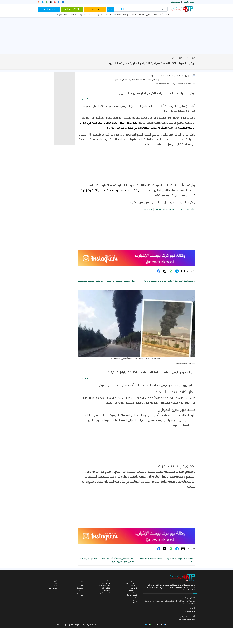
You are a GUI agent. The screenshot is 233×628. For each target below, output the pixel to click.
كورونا (135, 593)
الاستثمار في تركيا (104, 585)
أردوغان (134, 602)
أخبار (161, 15)
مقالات (108, 15)
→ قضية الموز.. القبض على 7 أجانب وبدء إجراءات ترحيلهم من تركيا (169, 281)
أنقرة (135, 597)
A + (86, 99)
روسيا (81, 590)
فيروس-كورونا (132, 595)
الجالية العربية (62, 15)
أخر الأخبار (182, 58)
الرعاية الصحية (147, 209)
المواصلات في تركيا (183, 209)
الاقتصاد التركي (105, 588)
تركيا (192, 209)
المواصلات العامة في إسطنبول (164, 209)
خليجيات (73, 15)
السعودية (80, 588)
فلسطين (80, 593)
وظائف (107, 581)
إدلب (81, 585)
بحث (110, 9)
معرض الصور (52, 588)
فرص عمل (95, 9)
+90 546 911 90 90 (189, 611)
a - (82, 99)
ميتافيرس (82, 15)
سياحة (133, 15)
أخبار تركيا (134, 581)
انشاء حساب (175, 2)
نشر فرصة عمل (49, 9)
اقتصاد (141, 15)
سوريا (81, 583)
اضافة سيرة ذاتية (72, 9)
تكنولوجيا (117, 15)
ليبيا (82, 597)
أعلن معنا (54, 585)
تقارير (100, 15)
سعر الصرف (106, 583)
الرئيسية (192, 58)
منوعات (92, 15)
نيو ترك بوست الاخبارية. (64, 625)
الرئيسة (168, 15)
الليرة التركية (133, 590)
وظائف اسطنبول (131, 583)
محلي (155, 15)
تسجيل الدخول (188, 2)
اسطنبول (134, 585)
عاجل (135, 600)
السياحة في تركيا (105, 590)
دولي (148, 15)
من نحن (54, 583)
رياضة (125, 15)
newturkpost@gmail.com (186, 620)
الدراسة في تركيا (105, 593)
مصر (82, 595)
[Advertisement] (116, 36)
